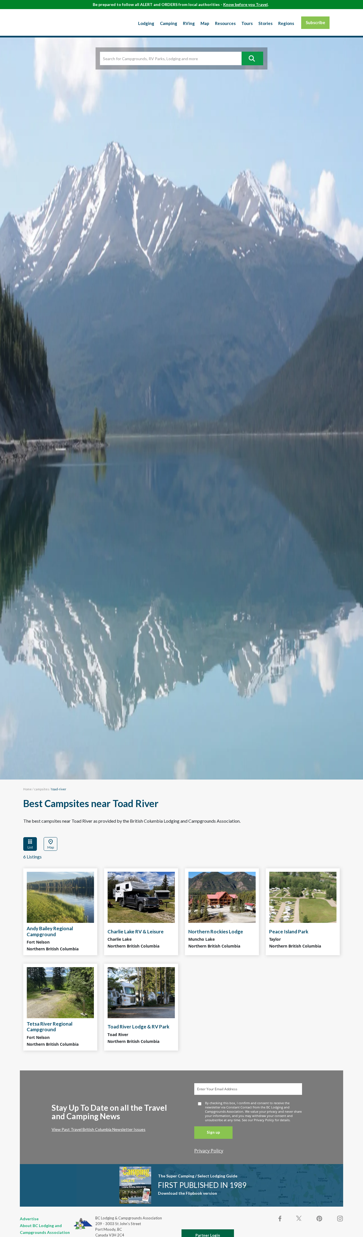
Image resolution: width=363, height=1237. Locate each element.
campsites (41, 789)
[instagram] (339, 1218)
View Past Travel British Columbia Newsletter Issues (98, 1129)
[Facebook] (280, 1218)
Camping (168, 23)
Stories (265, 23)
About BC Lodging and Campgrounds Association (45, 1229)
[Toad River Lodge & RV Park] (141, 992)
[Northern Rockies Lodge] (222, 897)
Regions (286, 23)
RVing (189, 23)
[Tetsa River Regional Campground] (60, 992)
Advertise (29, 1218)
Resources (225, 23)
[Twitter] (299, 1218)
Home (27, 789)
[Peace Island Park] (302, 897)
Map (205, 23)
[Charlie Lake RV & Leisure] (141, 897)
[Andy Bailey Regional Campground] (60, 897)
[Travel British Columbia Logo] (48, 21)
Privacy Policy (208, 1151)
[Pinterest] (319, 1218)
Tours (247, 23)
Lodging (146, 23)
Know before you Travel (245, 4)
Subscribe (315, 22)
